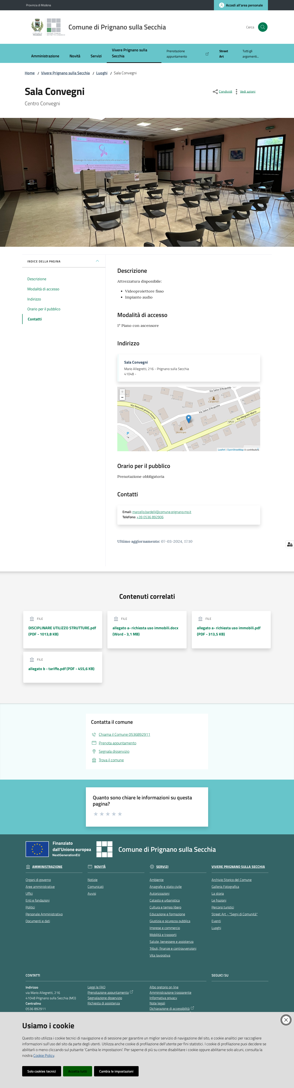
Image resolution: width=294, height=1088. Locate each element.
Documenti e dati (38, 920)
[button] (263, 27)
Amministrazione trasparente (170, 992)
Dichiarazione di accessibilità (170, 1008)
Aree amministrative (40, 886)
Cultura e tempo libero (165, 907)
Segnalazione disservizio (105, 997)
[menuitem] (45, 56)
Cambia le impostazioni (116, 1071)
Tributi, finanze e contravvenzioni (173, 948)
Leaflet (221, 449)
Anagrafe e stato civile (166, 886)
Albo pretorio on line (164, 987)
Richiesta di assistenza (104, 1003)
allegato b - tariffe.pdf (61, 669)
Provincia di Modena (38, 5)
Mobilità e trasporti (163, 934)
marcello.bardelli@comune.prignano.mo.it (161, 511)
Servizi (162, 866)
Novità (100, 866)
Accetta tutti (77, 1071)
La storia (218, 893)
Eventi (216, 920)
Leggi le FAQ (96, 987)
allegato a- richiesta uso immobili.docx (145, 631)
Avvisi (92, 893)
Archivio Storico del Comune (232, 879)
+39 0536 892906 (150, 517)
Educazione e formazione (167, 914)
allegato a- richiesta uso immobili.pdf (228, 631)
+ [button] (122, 391)
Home (30, 73)
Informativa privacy (163, 997)
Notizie (92, 879)
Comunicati (96, 886)
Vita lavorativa (160, 955)
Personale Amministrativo (44, 914)
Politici (30, 907)
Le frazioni (219, 900)
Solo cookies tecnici (41, 1071)
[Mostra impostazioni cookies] (290, 544)
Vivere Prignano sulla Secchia (65, 73)
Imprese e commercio (165, 927)
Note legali (157, 1003)
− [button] (122, 397)
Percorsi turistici (223, 907)
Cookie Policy (43, 1055)
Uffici (29, 893)
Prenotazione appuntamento (108, 992)
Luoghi (101, 73)
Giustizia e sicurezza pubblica (170, 920)
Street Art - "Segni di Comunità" (235, 914)
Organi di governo (38, 879)
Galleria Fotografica (225, 886)
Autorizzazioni (159, 893)
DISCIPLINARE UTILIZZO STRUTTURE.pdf (62, 631)
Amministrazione (47, 866)
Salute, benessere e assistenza (171, 941)
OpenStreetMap (235, 449)
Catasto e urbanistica (165, 900)
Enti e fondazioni (38, 900)
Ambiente (157, 879)
